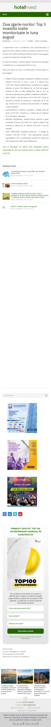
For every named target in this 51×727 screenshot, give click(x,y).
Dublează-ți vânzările (27, 711)
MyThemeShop (29, 705)
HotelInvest (6, 41)
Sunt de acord (18, 723)
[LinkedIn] (10, 514)
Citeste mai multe (31, 723)
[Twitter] (15, 514)
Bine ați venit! (17, 708)
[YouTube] (20, 514)
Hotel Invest (25, 7)
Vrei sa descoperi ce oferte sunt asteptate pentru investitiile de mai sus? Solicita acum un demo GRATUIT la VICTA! (26, 150)
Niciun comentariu (41, 41)
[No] (48, 719)
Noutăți (30, 41)
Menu (4, 14)
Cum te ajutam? (33, 708)
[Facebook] (5, 514)
